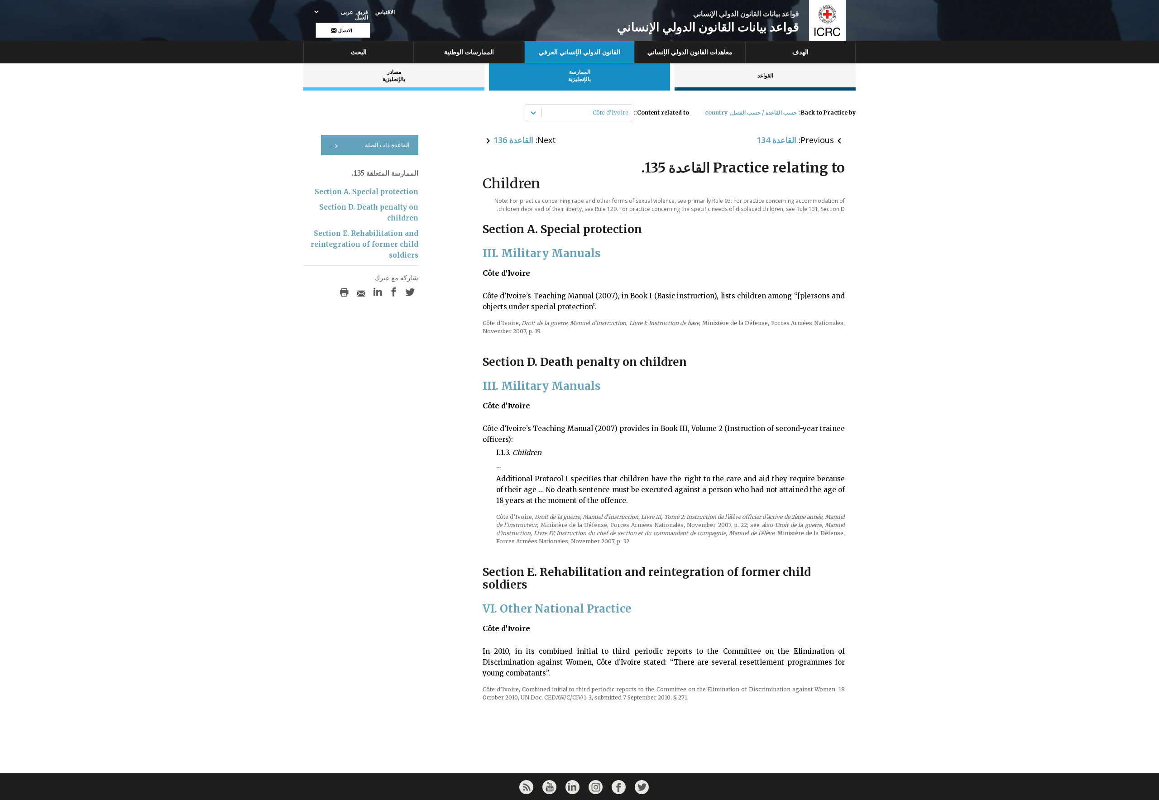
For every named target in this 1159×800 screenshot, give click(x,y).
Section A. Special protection (366, 191)
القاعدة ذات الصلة (387, 145)
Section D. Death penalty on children (368, 212)
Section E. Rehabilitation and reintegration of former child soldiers (364, 244)
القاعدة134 (776, 139)
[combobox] (627, 113)
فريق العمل (361, 15)
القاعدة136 (513, 139)
